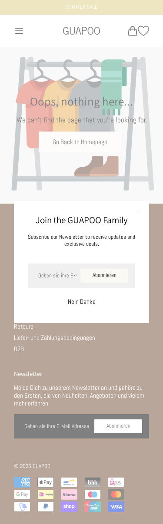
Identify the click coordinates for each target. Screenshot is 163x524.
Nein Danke (82, 302)
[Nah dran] (138, 212)
